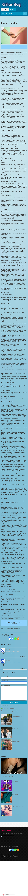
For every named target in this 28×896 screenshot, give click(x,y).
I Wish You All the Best (18, 807)
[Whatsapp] (15, 638)
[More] (18, 638)
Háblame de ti (15, 781)
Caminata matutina (17, 716)
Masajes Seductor (16, 741)
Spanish (6, 894)
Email (5, 680)
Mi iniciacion (5, 635)
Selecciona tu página (7, 13)
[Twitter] (12, 638)
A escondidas (15, 794)
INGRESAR (5, 9)
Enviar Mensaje (14, 702)
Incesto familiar (9, 22)
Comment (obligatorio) (6, 685)
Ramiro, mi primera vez (18, 729)
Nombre (6, 676)
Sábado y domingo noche (9, 711)
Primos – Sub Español (8, 776)
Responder (23, 656)
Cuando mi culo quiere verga (16, 623)
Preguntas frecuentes (6, 830)
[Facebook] (10, 638)
